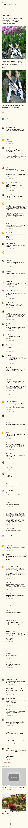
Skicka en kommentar (7, 762)
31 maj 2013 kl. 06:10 (10, 478)
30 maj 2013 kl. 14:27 (10, 123)
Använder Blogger (15, 823)
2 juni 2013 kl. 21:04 (9, 658)
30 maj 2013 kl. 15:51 (9, 143)
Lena (7, 167)
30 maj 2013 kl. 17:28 (10, 248)
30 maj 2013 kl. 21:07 (10, 298)
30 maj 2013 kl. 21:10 (10, 307)
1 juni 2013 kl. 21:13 (9, 641)
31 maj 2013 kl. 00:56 (10, 458)
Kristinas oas (9, 453)
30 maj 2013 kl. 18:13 (10, 256)
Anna (7, 311)
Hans (7, 147)
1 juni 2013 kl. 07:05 (9, 598)
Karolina (8, 323)
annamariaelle (9, 602)
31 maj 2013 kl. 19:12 (9, 562)
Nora (7, 432)
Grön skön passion (10, 462)
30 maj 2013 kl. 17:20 (10, 239)
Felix (7, 748)
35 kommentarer (8, 815)
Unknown (8, 232)
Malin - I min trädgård (11, 401)
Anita (7, 610)
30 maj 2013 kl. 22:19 (10, 428)
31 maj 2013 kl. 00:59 (10, 469)
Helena (7, 118)
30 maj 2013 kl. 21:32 (10, 351)
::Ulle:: (7, 422)
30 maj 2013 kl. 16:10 (10, 163)
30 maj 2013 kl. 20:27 (10, 277)
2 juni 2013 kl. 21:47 (9, 667)
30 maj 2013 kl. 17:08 (10, 219)
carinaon (8, 271)
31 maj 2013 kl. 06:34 (10, 486)
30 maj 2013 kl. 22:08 (10, 411)
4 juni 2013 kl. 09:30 (10, 694)
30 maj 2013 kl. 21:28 (10, 340)
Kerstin (7, 355)
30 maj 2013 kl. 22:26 (10, 438)
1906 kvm (8, 281)
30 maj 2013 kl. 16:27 (10, 178)
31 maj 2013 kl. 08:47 (10, 506)
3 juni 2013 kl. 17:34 (9, 675)
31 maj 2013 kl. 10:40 (10, 541)
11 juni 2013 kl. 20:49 (10, 744)
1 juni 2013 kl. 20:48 (9, 627)
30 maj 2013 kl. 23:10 (10, 449)
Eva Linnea (8, 194)
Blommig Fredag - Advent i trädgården (11, 812)
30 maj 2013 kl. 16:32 (10, 190)
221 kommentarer (8, 789)
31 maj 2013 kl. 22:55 (9, 578)
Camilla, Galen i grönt (11, 182)
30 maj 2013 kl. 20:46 (10, 286)
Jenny (7, 554)
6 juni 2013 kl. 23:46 (9, 705)
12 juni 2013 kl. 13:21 (9, 759)
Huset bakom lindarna (11, 679)
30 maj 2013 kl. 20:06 (10, 267)
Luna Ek (8, 379)
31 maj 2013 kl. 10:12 (9, 524)
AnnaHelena (9, 415)
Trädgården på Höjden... (11, 290)
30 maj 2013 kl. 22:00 (10, 390)
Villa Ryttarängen (10, 302)
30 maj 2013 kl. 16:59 (10, 199)
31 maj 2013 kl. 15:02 (9, 550)
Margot (7, 260)
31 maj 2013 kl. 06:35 (10, 498)
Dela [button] (3, 112)
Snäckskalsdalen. (10, 203)
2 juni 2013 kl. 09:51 (9, 649)
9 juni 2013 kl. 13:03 (9, 725)
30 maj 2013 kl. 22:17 (10, 418)
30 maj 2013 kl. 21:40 (10, 363)
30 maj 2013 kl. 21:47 (10, 375)
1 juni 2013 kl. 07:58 (9, 616)
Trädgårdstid (9, 490)
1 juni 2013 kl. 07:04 (9, 589)
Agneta (7, 719)
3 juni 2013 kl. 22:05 (9, 684)
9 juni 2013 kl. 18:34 (9, 735)
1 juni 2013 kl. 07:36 (9, 606)
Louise (7, 334)
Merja (7, 473)
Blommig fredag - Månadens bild (13, 787)
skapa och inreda (10, 698)
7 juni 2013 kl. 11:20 (9, 715)
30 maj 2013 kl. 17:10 (10, 228)
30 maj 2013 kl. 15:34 (10, 135)
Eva (7, 139)
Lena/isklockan (9, 344)
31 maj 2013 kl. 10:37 (10, 532)
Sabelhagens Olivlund (11, 127)
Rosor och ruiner (9, 243)
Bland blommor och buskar (12, 631)
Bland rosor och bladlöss (11, 4)
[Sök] (25, 2)
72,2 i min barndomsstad (11, 566)
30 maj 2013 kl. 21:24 (10, 319)
